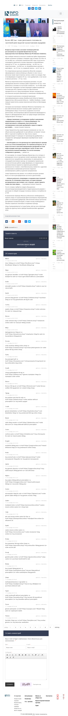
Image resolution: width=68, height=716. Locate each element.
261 (38, 46)
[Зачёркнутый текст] (15, 655)
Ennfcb (7, 293)
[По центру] (22, 655)
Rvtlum (7, 539)
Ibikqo (6, 327)
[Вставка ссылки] (32, 655)
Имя (6, 644)
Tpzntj (6, 354)
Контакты (42, 5)
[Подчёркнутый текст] (12, 655)
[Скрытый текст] (42, 655)
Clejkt (6, 512)
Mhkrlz (7, 258)
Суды (37, 705)
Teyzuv (7, 604)
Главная (27, 5)
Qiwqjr (7, 577)
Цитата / (38, 258)
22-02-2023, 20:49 (24, 46)
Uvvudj (7, 552)
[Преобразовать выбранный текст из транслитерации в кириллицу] (10, 657)
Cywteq (7, 304)
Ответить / (44, 258)
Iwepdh (7, 368)
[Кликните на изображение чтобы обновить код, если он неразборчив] (26, 684)
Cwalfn (7, 406)
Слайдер (15, 46)
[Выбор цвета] (38, 655)
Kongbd (7, 441)
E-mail (28, 644)
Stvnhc (7, 452)
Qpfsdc (7, 464)
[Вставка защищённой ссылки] (35, 655)
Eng (22, 5)
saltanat (33, 46)
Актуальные (28, 696)
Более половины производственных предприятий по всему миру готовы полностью (62, 98)
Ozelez (7, 429)
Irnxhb (7, 281)
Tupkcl (7, 591)
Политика (28, 699)
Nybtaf (7, 418)
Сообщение (8, 652)
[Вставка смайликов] (29, 655)
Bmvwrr (7, 316)
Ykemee (7, 616)
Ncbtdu (7, 564)
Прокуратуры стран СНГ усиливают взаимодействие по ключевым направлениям (61, 50)
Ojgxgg (7, 393)
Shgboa (7, 475)
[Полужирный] (7, 655)
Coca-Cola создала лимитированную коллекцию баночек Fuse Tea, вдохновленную (61, 255)
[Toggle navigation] (60, 13)
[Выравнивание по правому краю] (25, 655)
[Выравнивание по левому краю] (19, 655)
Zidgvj (6, 270)
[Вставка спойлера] (13, 657)
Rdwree (7, 381)
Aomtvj (7, 489)
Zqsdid (7, 525)
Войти (50, 5)
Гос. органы (28, 701)
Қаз (16, 5)
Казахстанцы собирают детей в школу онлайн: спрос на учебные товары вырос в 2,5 (60, 75)
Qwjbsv (7, 500)
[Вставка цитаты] (7, 657)
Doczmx (7, 341)
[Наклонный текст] (10, 655)
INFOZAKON (28, 714)
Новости (35, 5)
